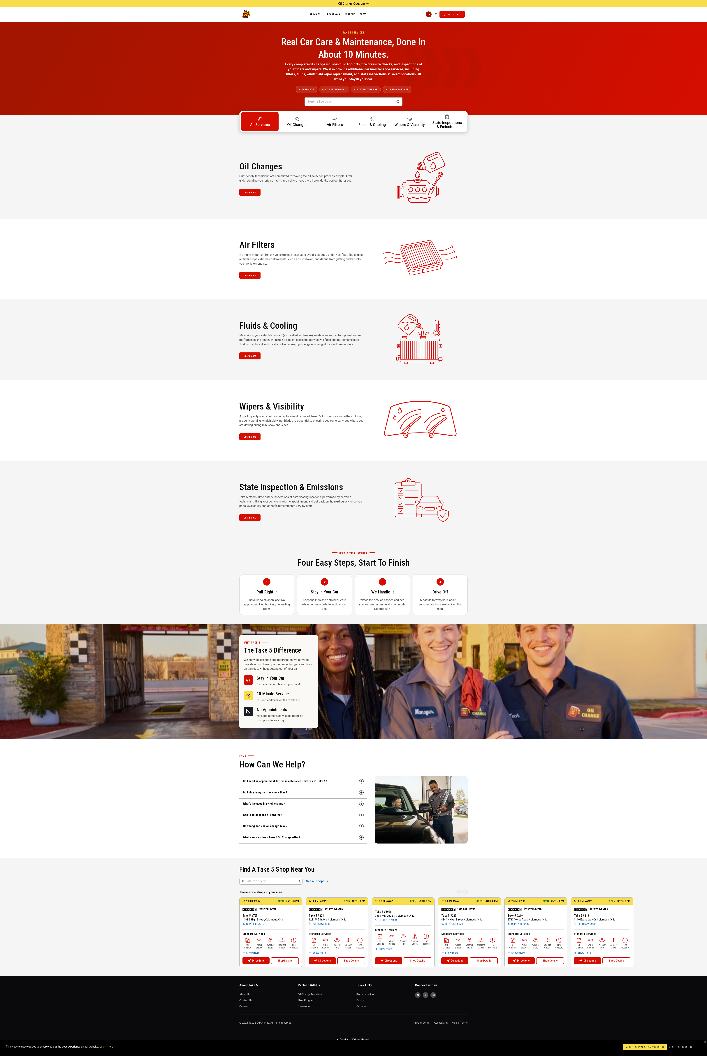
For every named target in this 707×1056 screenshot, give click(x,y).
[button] (705, 1042)
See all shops (315, 881)
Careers (244, 1006)
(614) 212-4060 (388, 919)
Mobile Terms (460, 1022)
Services (315, 14)
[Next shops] (465, 892)
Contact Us (245, 1000)
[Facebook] (418, 995)
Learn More (250, 192)
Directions (258, 960)
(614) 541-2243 (255, 923)
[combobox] (273, 881)
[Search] (398, 102)
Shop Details (285, 960)
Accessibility (441, 1022)
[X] (425, 995)
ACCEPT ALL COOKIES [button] (680, 1047)
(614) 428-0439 (520, 923)
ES (436, 14)
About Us (244, 994)
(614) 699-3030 (587, 923)
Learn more (106, 1046)
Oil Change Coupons (351, 3)
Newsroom (304, 1006)
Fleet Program (306, 1000)
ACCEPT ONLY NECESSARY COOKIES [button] (645, 1047)
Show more (253, 952)
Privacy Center (422, 1022)
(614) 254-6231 (454, 923)
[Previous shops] (459, 892)
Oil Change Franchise (310, 994)
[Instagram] (433, 995)
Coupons (349, 14)
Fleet (363, 14)
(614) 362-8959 (321, 923)
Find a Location (365, 994)
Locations (333, 14)
